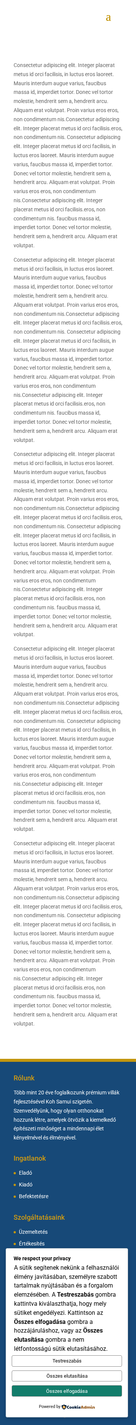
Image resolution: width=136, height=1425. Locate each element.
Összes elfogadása (67, 1391)
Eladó (25, 1173)
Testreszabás (67, 1361)
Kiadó (25, 1185)
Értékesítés (32, 1244)
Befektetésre (33, 1196)
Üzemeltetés (33, 1232)
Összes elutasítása (67, 1376)
